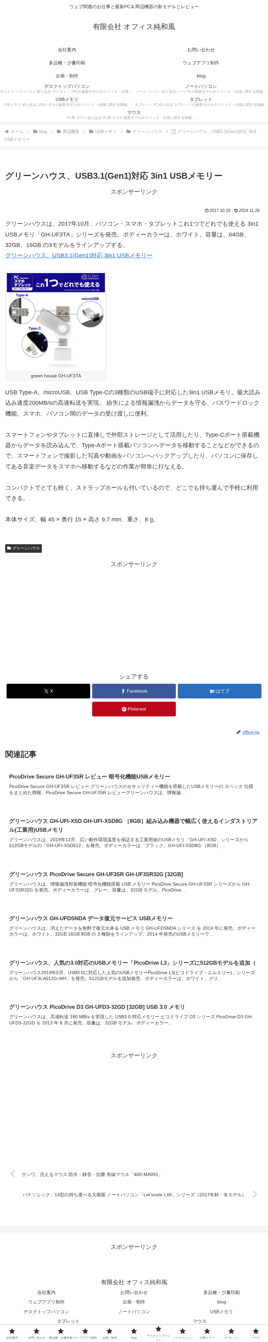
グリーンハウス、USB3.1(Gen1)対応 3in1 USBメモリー (79, 255)
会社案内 (46, 1292)
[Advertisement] (134, 615)
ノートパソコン (134, 1311)
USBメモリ (221, 1311)
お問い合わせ (134, 1292)
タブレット (68, 1321)
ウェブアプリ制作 (46, 1301)
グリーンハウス (26, 548)
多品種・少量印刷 (221, 1292)
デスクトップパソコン (46, 1311)
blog (221, 1301)
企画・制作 (134, 1301)
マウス (200, 1321)
